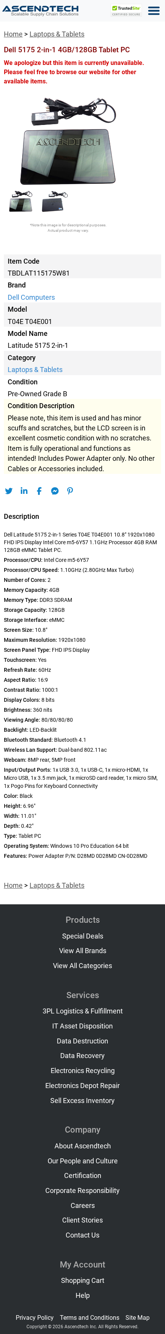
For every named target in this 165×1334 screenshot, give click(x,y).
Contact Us (82, 1235)
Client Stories (82, 1220)
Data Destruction (82, 1041)
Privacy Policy (35, 1317)
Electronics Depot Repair (82, 1086)
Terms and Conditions (89, 1317)
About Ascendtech (82, 1146)
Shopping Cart (82, 1280)
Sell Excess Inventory (82, 1101)
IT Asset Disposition (82, 1026)
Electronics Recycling (83, 1071)
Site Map (137, 1317)
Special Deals (82, 936)
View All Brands (82, 951)
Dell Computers (31, 297)
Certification (82, 1176)
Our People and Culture (83, 1161)
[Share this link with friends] (8, 491)
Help (83, 1295)
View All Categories (82, 966)
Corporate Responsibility (82, 1190)
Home (13, 34)
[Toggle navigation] (153, 10)
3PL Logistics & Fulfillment (83, 1011)
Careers (83, 1205)
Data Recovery (82, 1056)
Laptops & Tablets (57, 34)
